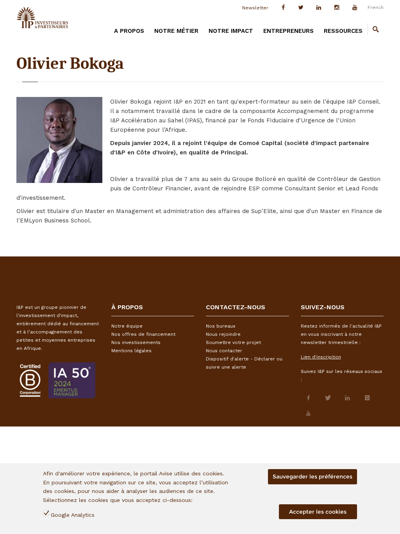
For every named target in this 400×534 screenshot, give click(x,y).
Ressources (343, 30)
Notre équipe (127, 326)
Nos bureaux (220, 326)
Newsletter (255, 8)
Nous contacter (224, 350)
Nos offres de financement (143, 334)
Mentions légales (131, 350)
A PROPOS (129, 30)
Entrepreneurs (288, 30)
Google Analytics (73, 515)
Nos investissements (136, 342)
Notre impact (231, 30)
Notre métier (176, 30)
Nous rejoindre (223, 334)
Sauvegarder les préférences (312, 476)
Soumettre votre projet (233, 342)
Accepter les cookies (317, 511)
